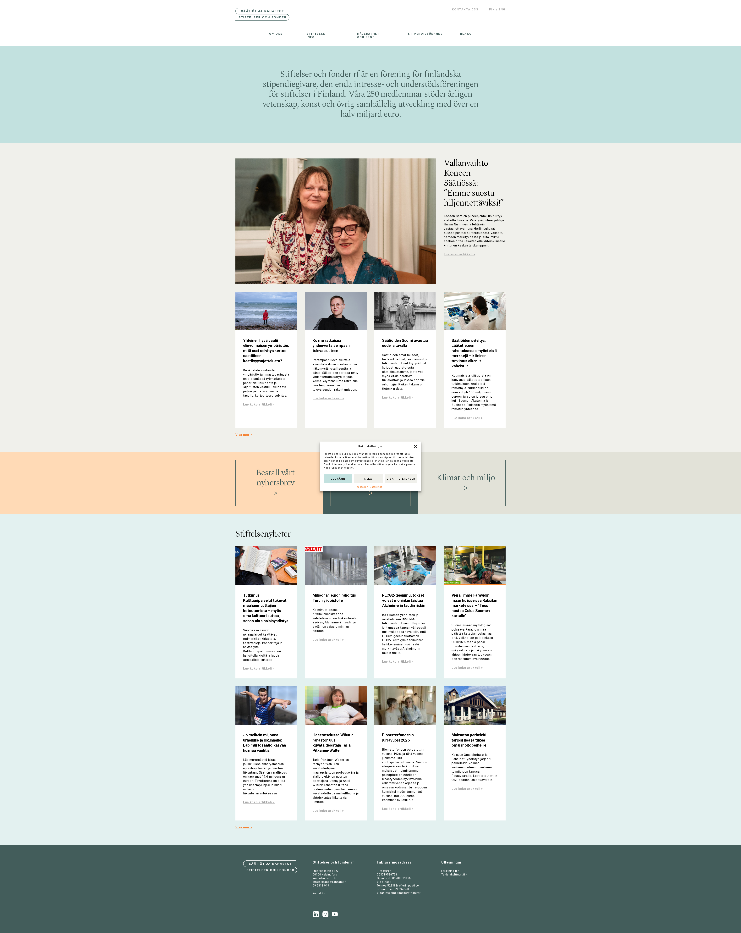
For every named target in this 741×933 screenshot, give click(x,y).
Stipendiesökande (421, 33)
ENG (502, 9)
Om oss (276, 33)
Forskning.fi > (450, 870)
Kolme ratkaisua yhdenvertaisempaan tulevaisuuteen (331, 345)
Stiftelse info (315, 35)
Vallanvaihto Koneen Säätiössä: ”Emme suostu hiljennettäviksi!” (474, 183)
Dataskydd (376, 487)
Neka (368, 478)
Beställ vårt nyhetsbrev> (275, 482)
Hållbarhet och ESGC (368, 35)
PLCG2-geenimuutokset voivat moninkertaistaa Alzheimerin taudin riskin (403, 600)
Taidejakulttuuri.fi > (454, 874)
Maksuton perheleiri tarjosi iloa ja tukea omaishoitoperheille (469, 740)
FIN (492, 9)
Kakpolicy (362, 487)
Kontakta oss (465, 9)
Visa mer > (243, 435)
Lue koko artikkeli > (459, 254)
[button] (415, 446)
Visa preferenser (401, 478)
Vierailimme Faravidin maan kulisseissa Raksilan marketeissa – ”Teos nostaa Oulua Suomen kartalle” (474, 605)
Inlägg (465, 33)
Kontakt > (319, 893)
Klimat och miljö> (465, 482)
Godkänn (338, 478)
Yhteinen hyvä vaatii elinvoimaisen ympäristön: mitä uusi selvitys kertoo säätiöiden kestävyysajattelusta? (266, 350)
